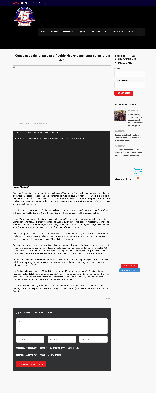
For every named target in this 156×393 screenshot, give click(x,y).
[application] (61, 158)
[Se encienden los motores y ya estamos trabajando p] (137, 193)
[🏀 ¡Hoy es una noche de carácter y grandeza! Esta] (137, 221)
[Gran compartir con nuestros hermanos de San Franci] (137, 211)
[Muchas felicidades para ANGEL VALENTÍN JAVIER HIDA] (121, 221)
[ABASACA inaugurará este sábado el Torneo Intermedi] (137, 258)
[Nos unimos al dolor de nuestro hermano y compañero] (121, 211)
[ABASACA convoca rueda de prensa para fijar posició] (121, 202)
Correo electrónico (122, 80)
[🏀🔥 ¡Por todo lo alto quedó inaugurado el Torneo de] (121, 258)
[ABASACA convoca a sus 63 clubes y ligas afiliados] (137, 202)
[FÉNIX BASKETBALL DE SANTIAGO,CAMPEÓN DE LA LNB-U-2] (121, 230)
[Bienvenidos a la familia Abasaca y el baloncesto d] (137, 249)
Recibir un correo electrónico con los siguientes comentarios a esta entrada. (49, 348)
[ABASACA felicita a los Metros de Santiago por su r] (121, 249)
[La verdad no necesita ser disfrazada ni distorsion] (121, 193)
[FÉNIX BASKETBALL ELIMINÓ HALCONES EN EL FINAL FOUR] (121, 239)
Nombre (117, 69)
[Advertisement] (129, 315)
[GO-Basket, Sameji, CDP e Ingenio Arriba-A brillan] (137, 239)
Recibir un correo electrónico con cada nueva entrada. (39, 355)
